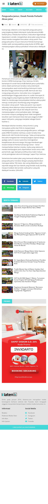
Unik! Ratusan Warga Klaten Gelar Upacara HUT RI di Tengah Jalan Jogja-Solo (29, 252)
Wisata (39, 10)
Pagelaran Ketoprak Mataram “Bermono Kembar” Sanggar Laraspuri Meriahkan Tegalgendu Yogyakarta (28, 289)
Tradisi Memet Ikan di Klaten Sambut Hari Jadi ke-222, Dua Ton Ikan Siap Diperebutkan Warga (30, 271)
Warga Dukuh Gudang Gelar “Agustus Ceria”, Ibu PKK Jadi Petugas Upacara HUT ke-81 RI (30, 234)
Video (12, 10)
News (4, 10)
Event (20, 10)
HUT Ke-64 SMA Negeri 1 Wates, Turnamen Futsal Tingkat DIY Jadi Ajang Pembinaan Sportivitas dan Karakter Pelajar (29, 280)
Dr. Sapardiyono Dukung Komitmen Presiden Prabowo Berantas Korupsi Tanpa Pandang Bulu (30, 262)
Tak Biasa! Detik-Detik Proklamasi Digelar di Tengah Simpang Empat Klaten (29, 216)
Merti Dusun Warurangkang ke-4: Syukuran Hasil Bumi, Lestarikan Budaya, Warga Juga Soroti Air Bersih (29, 244)
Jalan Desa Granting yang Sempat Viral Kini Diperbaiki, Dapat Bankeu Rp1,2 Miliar (29, 207)
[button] (3, 3)
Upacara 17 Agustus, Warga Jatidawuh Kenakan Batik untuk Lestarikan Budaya (28, 225)
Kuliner (29, 10)
